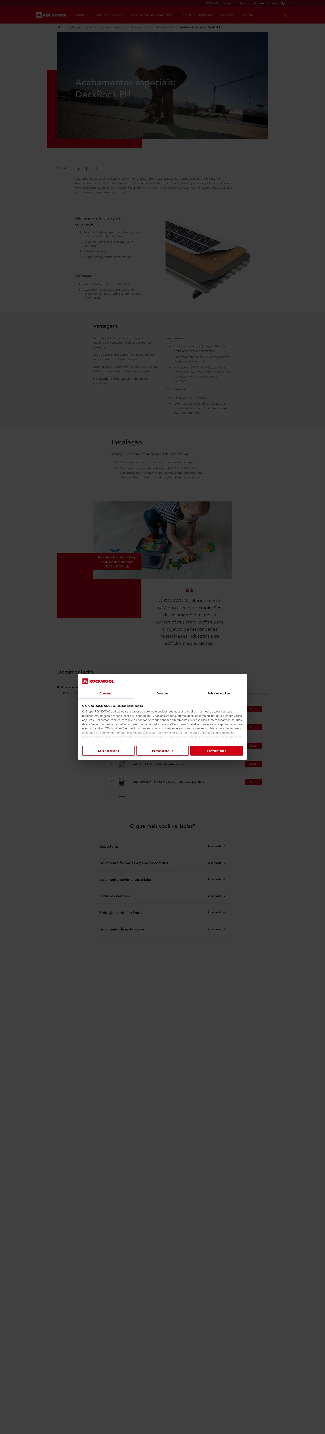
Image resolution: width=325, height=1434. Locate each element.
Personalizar (160, 750)
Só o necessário (108, 750)
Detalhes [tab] (162, 693)
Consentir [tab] (106, 693)
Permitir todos (216, 750)
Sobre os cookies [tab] (219, 693)
